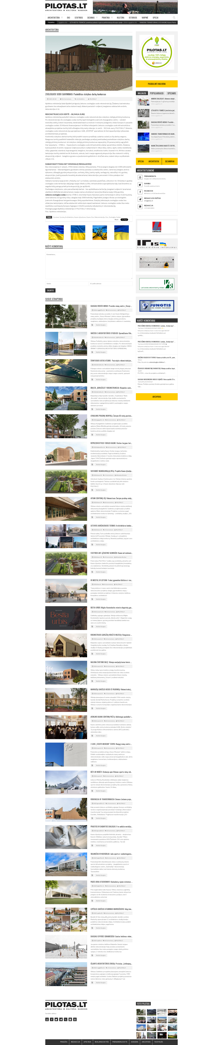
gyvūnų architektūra (66, 217)
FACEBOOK (148, 191)
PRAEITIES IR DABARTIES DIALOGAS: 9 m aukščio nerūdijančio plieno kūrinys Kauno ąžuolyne (111, 826)
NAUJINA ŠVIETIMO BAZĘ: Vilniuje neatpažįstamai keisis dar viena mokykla (111, 662)
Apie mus (87, 1042)
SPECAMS (171, 93)
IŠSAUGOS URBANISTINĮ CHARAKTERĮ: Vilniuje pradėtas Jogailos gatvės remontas (157, 368)
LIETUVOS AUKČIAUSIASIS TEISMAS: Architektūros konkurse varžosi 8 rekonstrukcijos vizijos (111, 525)
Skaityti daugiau (101, 325)
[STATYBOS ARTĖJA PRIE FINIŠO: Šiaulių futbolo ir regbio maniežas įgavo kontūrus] (162, 1020)
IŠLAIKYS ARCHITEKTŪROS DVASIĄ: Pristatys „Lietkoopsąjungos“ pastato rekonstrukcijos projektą (111, 963)
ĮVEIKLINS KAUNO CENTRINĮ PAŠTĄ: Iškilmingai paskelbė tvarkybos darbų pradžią (111, 716)
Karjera (134, 1042)
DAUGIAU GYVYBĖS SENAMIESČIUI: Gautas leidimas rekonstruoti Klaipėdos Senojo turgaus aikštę (111, 936)
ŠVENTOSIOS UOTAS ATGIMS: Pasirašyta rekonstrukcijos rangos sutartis (111, 360)
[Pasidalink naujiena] (56, 1019)
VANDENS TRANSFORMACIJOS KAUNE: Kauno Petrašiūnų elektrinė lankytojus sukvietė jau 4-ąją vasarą (139, 22)
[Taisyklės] (75, 1019)
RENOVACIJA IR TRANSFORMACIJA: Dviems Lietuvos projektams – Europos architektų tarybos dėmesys (111, 799)
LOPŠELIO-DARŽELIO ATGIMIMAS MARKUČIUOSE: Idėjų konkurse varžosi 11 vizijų (111, 909)
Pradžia (63, 1042)
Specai (155, 17)
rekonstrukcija (100, 217)
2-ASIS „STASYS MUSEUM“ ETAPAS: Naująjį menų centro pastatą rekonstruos (111, 744)
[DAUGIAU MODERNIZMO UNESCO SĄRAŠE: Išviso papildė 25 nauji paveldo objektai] (141, 1027)
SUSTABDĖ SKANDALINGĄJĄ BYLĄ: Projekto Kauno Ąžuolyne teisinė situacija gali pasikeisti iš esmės (111, 471)
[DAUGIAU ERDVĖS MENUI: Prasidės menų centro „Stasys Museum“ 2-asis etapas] (141, 1012)
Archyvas (146, 1042)
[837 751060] (65, 1019)
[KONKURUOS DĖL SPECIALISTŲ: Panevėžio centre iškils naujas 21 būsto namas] (172, 1020)
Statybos (79, 17)
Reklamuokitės (102, 1042)
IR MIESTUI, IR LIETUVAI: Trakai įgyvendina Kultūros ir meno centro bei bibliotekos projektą (111, 580)
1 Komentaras (109, 475)
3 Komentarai (109, 530)
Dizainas (91, 17)
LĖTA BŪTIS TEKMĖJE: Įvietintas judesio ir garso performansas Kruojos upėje (60, 22)
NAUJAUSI (142, 93)
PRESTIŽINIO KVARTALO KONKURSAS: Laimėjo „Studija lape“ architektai (157, 326)
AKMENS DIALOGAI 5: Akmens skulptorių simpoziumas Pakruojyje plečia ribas (163, 98)
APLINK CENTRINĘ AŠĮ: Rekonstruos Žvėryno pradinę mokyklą (111, 498)
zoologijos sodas (115, 217)
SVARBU (147, 183)
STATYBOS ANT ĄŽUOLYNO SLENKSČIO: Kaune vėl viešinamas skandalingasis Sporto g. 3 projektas (111, 553)
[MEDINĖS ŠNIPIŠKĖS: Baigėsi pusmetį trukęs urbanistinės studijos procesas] (172, 1027)
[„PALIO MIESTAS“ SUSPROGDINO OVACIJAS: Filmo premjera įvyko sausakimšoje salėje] (162, 1035)
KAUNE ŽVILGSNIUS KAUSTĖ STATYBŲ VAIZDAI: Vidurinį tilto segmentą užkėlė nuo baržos (163, 145)
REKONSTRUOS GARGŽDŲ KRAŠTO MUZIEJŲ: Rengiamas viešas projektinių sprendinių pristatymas (111, 634)
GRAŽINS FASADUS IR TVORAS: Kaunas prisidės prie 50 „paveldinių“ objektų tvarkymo (157, 357)
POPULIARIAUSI (157, 93)
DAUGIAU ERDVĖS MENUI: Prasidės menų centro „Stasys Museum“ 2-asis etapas (111, 306)
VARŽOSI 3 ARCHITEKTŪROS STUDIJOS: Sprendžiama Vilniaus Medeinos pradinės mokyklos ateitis (111, 333)
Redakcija (75, 1042)
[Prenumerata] (47, 1019)
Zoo (106, 217)
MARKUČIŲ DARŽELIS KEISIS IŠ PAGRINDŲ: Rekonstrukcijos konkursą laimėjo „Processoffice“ (111, 689)
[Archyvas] (70, 1019)
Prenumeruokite (119, 1042)
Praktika (106, 17)
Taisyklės (158, 1042)
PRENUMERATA (150, 176)
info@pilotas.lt (148, 201)
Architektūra (54, 17)
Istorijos (133, 17)
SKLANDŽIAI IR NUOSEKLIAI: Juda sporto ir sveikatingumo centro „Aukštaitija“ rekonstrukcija (111, 853)
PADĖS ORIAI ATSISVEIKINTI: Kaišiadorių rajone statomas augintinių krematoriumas (111, 881)
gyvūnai (56, 217)
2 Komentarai (111, 803)
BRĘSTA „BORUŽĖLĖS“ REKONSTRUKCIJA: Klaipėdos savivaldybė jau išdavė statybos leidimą (111, 387)
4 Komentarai (109, 557)
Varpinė (145, 17)
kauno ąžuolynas (80, 217)
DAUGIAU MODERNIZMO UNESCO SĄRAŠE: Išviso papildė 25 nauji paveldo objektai (157, 379)
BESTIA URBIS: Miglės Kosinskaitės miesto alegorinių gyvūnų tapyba (111, 607)
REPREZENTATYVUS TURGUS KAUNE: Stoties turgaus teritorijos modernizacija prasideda (111, 443)
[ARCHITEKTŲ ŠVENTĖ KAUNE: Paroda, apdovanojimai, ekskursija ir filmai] (172, 1035)
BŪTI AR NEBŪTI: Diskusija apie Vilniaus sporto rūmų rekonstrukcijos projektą (111, 772)
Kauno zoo (90, 217)
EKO (68, 17)
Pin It (116, 220)
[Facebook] (51, 1019)
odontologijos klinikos (156, 362)
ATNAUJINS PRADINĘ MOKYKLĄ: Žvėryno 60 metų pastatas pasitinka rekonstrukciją (111, 415)
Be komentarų (66, 99)
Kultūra (120, 17)
